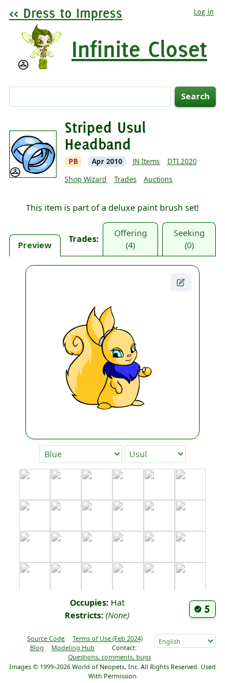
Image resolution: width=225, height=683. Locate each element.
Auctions (158, 179)
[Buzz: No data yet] (190, 484)
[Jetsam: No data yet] (65, 578)
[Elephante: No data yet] (159, 515)
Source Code (46, 638)
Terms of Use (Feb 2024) (107, 638)
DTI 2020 (182, 161)
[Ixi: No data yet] (34, 578)
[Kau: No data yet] (159, 578)
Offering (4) (130, 239)
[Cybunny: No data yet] (96, 515)
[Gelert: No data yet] (65, 546)
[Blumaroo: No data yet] (96, 484)
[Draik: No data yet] (128, 515)
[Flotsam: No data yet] (34, 546)
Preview (34, 245)
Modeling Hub (73, 647)
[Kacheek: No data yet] (128, 578)
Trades (125, 179)
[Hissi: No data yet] (190, 546)
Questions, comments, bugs (109, 656)
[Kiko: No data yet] (190, 578)
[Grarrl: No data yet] (128, 546)
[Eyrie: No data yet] (190, 515)
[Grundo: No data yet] (159, 546)
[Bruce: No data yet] (159, 484)
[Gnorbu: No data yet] (96, 546)
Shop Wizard (86, 179)
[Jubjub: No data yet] (96, 578)
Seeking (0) (189, 239)
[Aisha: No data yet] (65, 484)
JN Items (146, 161)
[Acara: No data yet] (34, 484)
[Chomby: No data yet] (65, 515)
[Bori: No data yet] (128, 484)
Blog (37, 647)
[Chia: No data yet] (34, 515)
